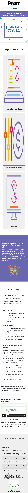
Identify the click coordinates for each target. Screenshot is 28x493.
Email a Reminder (20, 15)
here (20, 379)
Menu (14, 8)
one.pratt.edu (10, 330)
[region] (14, 460)
